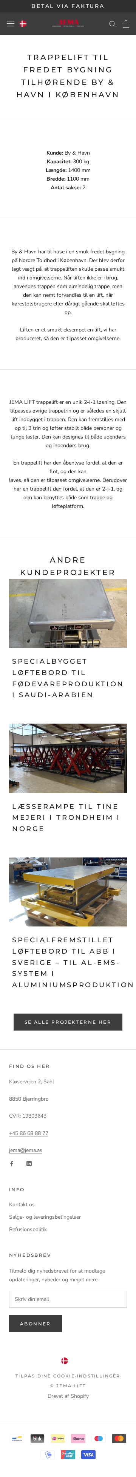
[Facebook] (11, 1163)
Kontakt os (22, 1204)
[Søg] (112, 23)
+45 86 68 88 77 (28, 1133)
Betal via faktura (68, 6)
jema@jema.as (25, 1150)
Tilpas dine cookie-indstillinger (67, 1376)
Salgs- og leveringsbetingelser (45, 1217)
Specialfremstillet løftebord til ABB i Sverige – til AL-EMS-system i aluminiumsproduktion (73, 962)
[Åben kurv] (126, 24)
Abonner (35, 1324)
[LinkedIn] (29, 1163)
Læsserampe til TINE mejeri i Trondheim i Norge (66, 817)
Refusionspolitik (28, 1229)
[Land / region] (23, 23)
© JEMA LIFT (68, 1385)
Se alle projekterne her (68, 1022)
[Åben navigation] (10, 23)
